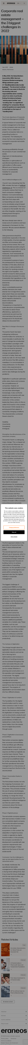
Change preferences (14, 527)
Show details (14, 536)
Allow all (14, 532)
